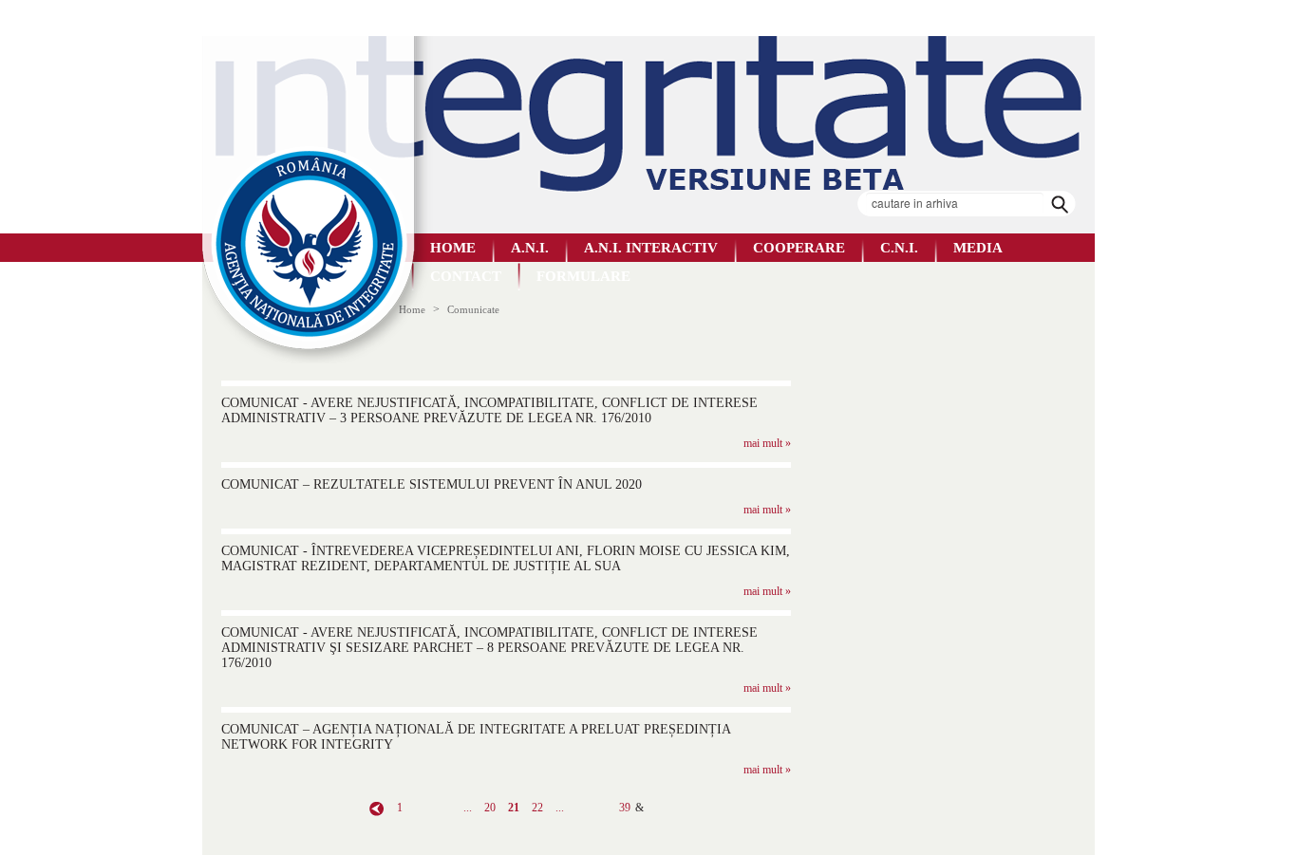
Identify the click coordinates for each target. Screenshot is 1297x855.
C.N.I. (899, 247)
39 (624, 807)
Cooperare (799, 247)
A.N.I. (530, 247)
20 (490, 807)
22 (537, 807)
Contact (465, 276)
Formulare (583, 276)
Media (978, 247)
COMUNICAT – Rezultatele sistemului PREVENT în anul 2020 (431, 484)
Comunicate (473, 309)
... (467, 807)
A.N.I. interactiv (651, 247)
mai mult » (767, 443)
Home (453, 247)
